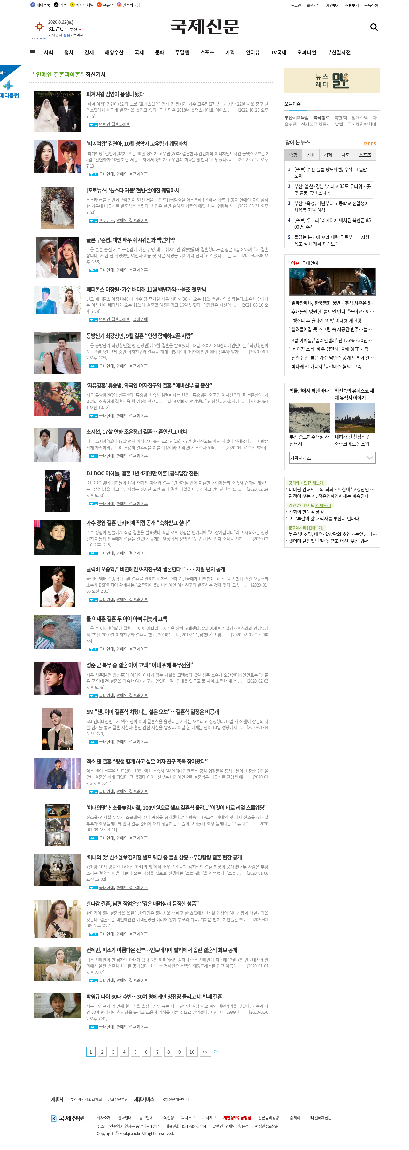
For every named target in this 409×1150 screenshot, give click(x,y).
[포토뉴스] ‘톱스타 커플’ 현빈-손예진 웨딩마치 (132, 190)
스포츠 (207, 52)
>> (205, 1052)
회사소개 (104, 1117)
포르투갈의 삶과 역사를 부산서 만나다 (324, 518)
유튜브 (108, 5)
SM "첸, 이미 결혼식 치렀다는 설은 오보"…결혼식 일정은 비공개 (152, 712)
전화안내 (125, 1117)
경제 (89, 52)
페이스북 (43, 5)
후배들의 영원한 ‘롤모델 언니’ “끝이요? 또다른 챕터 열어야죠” (349, 311)
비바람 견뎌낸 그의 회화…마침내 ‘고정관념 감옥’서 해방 (341, 489)
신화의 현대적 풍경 (306, 511)
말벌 (339, 124)
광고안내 (146, 1117)
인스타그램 (131, 5)
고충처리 (293, 1117)
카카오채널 (84, 5)
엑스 (63, 5)
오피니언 (306, 52)
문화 (160, 52)
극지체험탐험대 (362, 124)
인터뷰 (253, 52)
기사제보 (209, 1117)
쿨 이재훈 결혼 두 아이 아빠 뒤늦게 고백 (126, 618)
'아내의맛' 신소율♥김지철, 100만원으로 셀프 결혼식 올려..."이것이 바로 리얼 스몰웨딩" (176, 807)
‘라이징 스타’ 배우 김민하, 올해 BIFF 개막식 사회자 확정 (343, 349)
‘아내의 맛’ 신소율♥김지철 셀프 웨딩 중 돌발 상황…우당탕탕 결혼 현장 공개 (164, 857)
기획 (230, 52)
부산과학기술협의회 (86, 1099)
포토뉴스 (106, 220)
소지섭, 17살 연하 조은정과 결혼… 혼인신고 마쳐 (136, 431)
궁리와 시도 (306, 483)
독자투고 (188, 1117)
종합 (293, 155)
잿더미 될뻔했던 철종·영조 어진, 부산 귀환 (328, 540)
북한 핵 (340, 117)
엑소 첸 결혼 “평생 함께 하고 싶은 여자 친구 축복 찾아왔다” (147, 761)
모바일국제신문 (319, 1117)
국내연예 (106, 174)
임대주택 (360, 117)
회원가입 (313, 5)
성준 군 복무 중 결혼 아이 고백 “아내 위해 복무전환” (139, 665)
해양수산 (114, 52)
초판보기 (352, 5)
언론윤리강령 (268, 1117)
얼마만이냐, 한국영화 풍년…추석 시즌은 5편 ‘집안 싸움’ (343, 303)
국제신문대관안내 (175, 1099)
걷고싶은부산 (117, 1099)
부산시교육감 (296, 117)
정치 (69, 52)
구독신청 (371, 5)
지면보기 (333, 5)
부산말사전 (339, 52)
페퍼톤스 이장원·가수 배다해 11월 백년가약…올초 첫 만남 (146, 289)
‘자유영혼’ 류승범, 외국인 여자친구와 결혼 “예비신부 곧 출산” (149, 385)
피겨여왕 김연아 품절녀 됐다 (115, 94)
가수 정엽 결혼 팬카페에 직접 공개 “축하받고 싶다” (138, 523)
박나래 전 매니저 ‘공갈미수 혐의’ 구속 (326, 366)
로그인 (296, 5)
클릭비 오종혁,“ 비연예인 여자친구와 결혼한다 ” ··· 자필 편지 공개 (155, 569)
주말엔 (182, 52)
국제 (139, 52)
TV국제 (278, 52)
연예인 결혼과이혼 (114, 124)
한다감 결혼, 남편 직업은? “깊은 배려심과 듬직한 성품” (142, 903)
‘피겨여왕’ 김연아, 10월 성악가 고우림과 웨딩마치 (136, 143)
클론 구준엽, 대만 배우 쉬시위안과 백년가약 (130, 240)
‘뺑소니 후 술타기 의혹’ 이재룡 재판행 (326, 320)
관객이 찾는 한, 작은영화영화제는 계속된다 (328, 496)
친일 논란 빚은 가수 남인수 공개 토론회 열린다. (335, 357)
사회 (48, 52)
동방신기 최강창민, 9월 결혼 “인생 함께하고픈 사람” (139, 336)
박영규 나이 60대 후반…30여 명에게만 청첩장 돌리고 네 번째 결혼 (154, 996)
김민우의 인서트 (310, 505)
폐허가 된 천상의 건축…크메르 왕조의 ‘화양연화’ (353, 443)
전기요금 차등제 (315, 124)
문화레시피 (306, 527)
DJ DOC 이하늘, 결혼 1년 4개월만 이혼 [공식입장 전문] (142, 473)
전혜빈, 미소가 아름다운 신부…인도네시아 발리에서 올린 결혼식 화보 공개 (161, 950)
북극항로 (321, 117)
